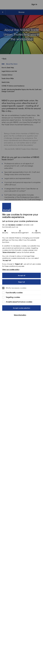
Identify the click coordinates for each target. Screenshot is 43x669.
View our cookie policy (10, 269)
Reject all (21, 282)
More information (20, 315)
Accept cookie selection (21, 308)
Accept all (21, 275)
